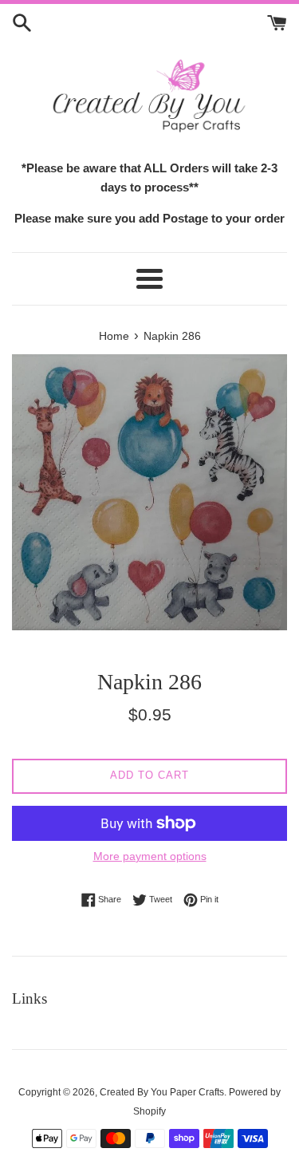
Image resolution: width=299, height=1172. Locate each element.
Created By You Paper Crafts (162, 1092)
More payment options (150, 856)
